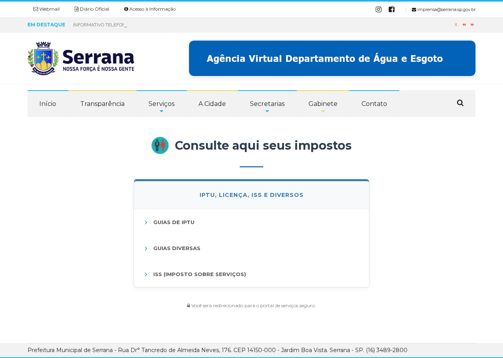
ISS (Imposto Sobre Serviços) (199, 274)
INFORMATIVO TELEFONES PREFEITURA (116, 25)
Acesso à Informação (152, 9)
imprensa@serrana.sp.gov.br (445, 9)
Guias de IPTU (173, 222)
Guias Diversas (176, 248)
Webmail (49, 9)
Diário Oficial (94, 9)
